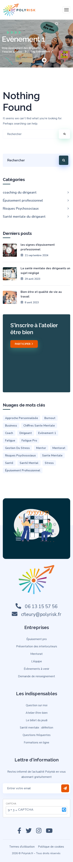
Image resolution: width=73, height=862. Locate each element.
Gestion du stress (17, 448)
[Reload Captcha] (64, 810)
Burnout (49, 418)
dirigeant (25, 433)
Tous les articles (12, 51)
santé (9, 463)
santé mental (29, 463)
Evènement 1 (47, 433)
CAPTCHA (11, 803)
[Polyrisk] (19, 10)
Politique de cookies (51, 847)
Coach (9, 433)
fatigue (10, 440)
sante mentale (52, 455)
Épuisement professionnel (23, 200)
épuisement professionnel (22, 470)
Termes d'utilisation (22, 847)
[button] (64, 810)
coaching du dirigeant (19, 192)
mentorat (58, 448)
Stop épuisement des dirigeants (21, 48)
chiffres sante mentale (39, 425)
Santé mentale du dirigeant (24, 216)
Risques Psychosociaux (21, 208)
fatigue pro (29, 440)
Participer (23, 344)
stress (49, 463)
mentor (41, 448)
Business (11, 425)
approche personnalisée (21, 418)
